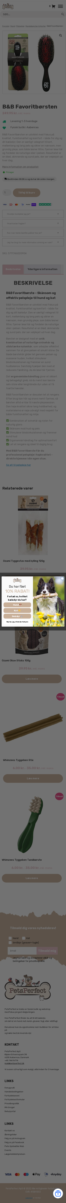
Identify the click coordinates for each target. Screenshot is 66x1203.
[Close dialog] (62, 578)
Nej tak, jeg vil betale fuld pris (17, 622)
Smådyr (16, 616)
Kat (16, 610)
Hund (16, 605)
